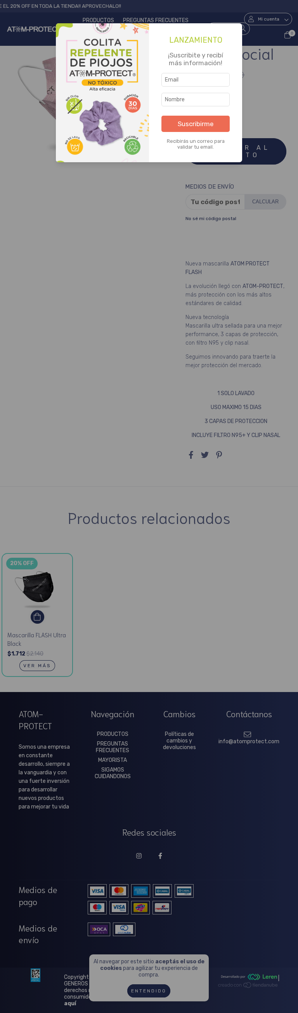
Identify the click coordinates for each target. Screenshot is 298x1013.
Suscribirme (195, 124)
